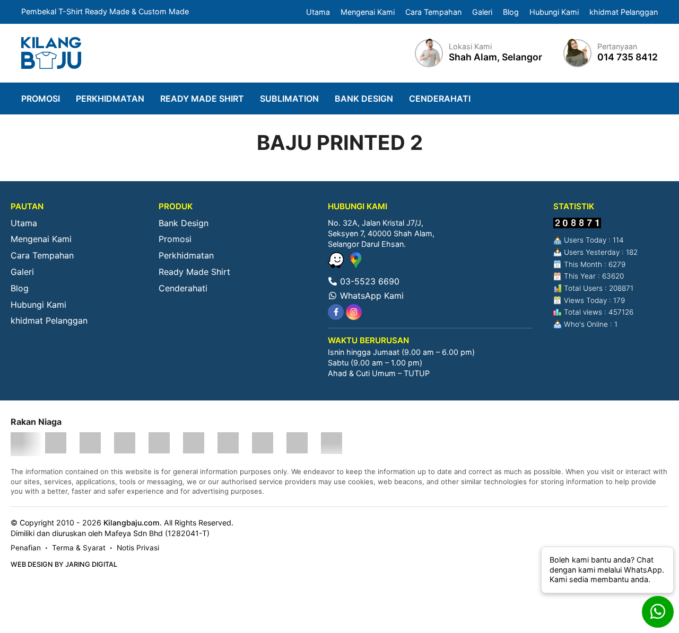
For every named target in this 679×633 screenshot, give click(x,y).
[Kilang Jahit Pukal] (331, 444)
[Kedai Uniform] (297, 444)
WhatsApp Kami (370, 295)
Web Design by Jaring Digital (64, 564)
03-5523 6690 (368, 281)
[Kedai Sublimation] (159, 444)
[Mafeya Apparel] (21, 444)
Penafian (26, 547)
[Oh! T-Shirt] (55, 444)
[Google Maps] (356, 265)
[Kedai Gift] (262, 444)
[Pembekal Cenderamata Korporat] (193, 444)
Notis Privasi (138, 547)
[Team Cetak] (90, 444)
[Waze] (337, 265)
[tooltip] (336, 312)
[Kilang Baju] (51, 53)
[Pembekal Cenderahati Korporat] (228, 444)
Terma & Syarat (79, 547)
